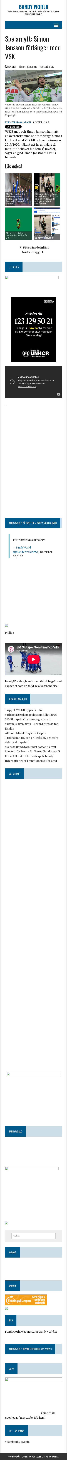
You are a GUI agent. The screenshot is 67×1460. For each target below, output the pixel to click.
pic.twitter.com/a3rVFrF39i (29, 539)
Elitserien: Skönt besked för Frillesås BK (16, 235)
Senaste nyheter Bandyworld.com (44, 236)
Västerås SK (46, 66)
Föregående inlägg (36, 247)
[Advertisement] (33, 429)
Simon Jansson (28, 66)
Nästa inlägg (31, 252)
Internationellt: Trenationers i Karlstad (31, 761)
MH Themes (54, 1456)
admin (27, 122)
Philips (9, 633)
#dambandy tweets (17, 1442)
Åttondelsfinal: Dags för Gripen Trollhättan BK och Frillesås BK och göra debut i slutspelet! (46, 198)
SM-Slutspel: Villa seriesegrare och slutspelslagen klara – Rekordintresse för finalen (31, 723)
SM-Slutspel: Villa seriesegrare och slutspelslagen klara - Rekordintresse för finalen (17, 198)
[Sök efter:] (33, 1235)
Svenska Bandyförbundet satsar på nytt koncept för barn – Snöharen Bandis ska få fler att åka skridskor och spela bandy (32, 751)
